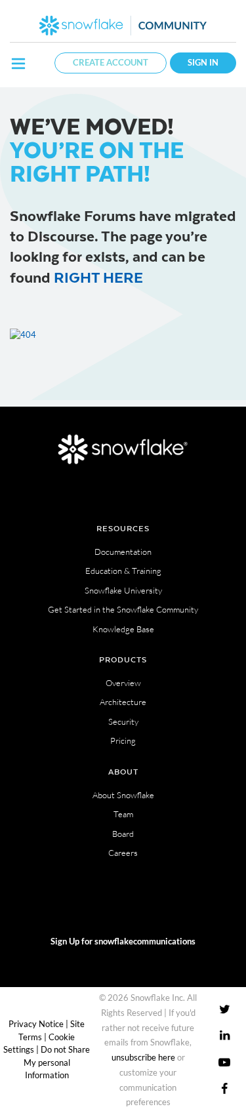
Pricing (123, 740)
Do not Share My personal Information (57, 1062)
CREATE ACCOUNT (110, 62)
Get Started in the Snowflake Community (123, 609)
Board (123, 833)
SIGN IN (203, 62)
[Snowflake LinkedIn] (224, 1035)
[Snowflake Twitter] (224, 1008)
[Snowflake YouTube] (224, 1061)
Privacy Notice (36, 1024)
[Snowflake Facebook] (224, 1088)
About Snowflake (123, 795)
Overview (123, 683)
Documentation (123, 551)
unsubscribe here (143, 1057)
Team (123, 814)
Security (123, 721)
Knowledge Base (123, 629)
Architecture (123, 702)
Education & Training (123, 570)
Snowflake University (123, 590)
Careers (123, 852)
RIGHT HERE (98, 277)
